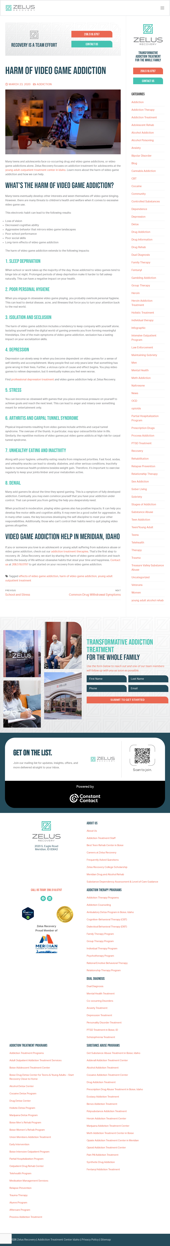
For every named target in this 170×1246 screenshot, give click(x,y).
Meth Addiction (141, 378)
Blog (134, 163)
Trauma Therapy (18, 1195)
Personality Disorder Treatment (104, 1022)
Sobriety (136, 497)
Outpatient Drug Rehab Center (26, 1166)
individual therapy (142, 320)
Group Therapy (140, 285)
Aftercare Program (19, 1210)
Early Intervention (19, 1144)
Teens (135, 535)
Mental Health (140, 370)
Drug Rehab (138, 247)
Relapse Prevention (143, 466)
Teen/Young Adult (142, 527)
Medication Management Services (28, 1181)
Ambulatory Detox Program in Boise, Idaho (110, 912)
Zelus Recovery (26, 1239)
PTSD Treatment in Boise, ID (102, 1030)
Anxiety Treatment (97, 1008)
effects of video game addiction (38, 576)
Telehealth (137, 542)
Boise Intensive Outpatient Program (29, 1152)
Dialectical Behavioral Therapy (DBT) (107, 926)
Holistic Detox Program (22, 1108)
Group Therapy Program (100, 941)
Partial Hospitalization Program (145, 418)
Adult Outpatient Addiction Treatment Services (35, 1060)
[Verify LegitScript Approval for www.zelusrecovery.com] (28, 919)
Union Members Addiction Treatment (30, 1137)
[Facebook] (43, 898)
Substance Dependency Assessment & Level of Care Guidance (122, 882)
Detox (135, 224)
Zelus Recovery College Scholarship (107, 867)
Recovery (137, 451)
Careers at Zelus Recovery (101, 852)
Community (138, 194)
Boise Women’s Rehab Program (27, 1130)
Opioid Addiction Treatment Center (106, 1147)
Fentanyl (136, 270)
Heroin (135, 293)
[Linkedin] (49, 898)
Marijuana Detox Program (23, 1115)
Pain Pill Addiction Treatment (102, 1155)
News (134, 393)
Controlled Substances (145, 201)
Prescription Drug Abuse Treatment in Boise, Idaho (115, 1089)
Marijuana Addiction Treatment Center (108, 1126)
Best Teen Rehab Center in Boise (105, 845)
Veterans (136, 585)
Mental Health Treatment (101, 993)
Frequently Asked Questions (103, 860)
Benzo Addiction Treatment (102, 1104)
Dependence (139, 209)
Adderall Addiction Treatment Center (107, 1060)
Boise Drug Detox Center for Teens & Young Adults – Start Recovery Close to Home (41, 1077)
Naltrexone (138, 385)
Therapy (136, 550)
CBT (134, 178)
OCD (134, 401)
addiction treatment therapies (69, 551)
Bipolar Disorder (141, 155)
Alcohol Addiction (142, 132)
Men (134, 362)
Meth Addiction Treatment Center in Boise (110, 1133)
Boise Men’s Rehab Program (25, 1122)
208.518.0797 (20, 564)
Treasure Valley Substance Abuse (147, 567)
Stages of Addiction (143, 504)
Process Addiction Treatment (25, 1217)
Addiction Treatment (144, 117)
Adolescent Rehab (142, 125)
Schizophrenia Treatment (101, 1037)
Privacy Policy (90, 1239)
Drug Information (141, 239)
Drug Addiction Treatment (101, 1082)
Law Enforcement (142, 347)
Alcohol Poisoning (142, 140)
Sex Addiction (140, 481)
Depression (138, 216)
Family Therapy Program (100, 934)
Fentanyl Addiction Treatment (103, 1169)
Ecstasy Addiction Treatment (103, 1097)
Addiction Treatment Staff (101, 838)
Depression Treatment (99, 1015)
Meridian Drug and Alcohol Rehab (105, 874)
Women (136, 592)
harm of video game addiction (78, 576)
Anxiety (136, 148)
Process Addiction (142, 435)
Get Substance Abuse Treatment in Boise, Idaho (113, 1053)
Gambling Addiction (143, 278)
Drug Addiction (140, 232)
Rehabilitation (140, 458)
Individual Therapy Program (102, 948)
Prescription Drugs (143, 428)
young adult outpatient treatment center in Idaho (35, 170)
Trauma (136, 558)
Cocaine (136, 186)
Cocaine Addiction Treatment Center (107, 1075)
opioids (136, 408)
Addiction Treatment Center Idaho (59, 1239)
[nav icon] (162, 7)
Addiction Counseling (99, 905)
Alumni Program (18, 1202)
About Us (92, 831)
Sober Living (139, 489)
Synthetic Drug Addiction (101, 1162)
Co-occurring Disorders (100, 1001)
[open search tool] (156, 7)
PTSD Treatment (141, 443)
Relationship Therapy (144, 474)
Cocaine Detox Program (22, 1093)
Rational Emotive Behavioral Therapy (107, 963)
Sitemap (106, 1239)
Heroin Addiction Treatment (141, 302)
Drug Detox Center (20, 1101)
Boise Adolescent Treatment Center (29, 1068)
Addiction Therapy (142, 110)
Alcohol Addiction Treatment (103, 1068)
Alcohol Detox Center (21, 1086)
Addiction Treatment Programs (26, 1053)
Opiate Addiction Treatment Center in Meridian (113, 1140)
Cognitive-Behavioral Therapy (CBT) (107, 919)
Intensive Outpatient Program (143, 337)
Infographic (138, 328)
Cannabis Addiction (143, 171)
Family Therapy (140, 262)
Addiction (44, 84)
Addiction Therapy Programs (103, 897)
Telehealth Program (20, 1173)
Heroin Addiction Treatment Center (106, 1118)
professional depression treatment (32, 379)
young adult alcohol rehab (147, 600)
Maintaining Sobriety (144, 355)
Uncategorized (140, 577)
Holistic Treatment (142, 312)
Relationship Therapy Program (104, 970)
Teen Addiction (140, 519)
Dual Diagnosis (140, 255)
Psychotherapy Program (100, 956)
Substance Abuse (142, 512)
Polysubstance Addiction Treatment (107, 1111)
